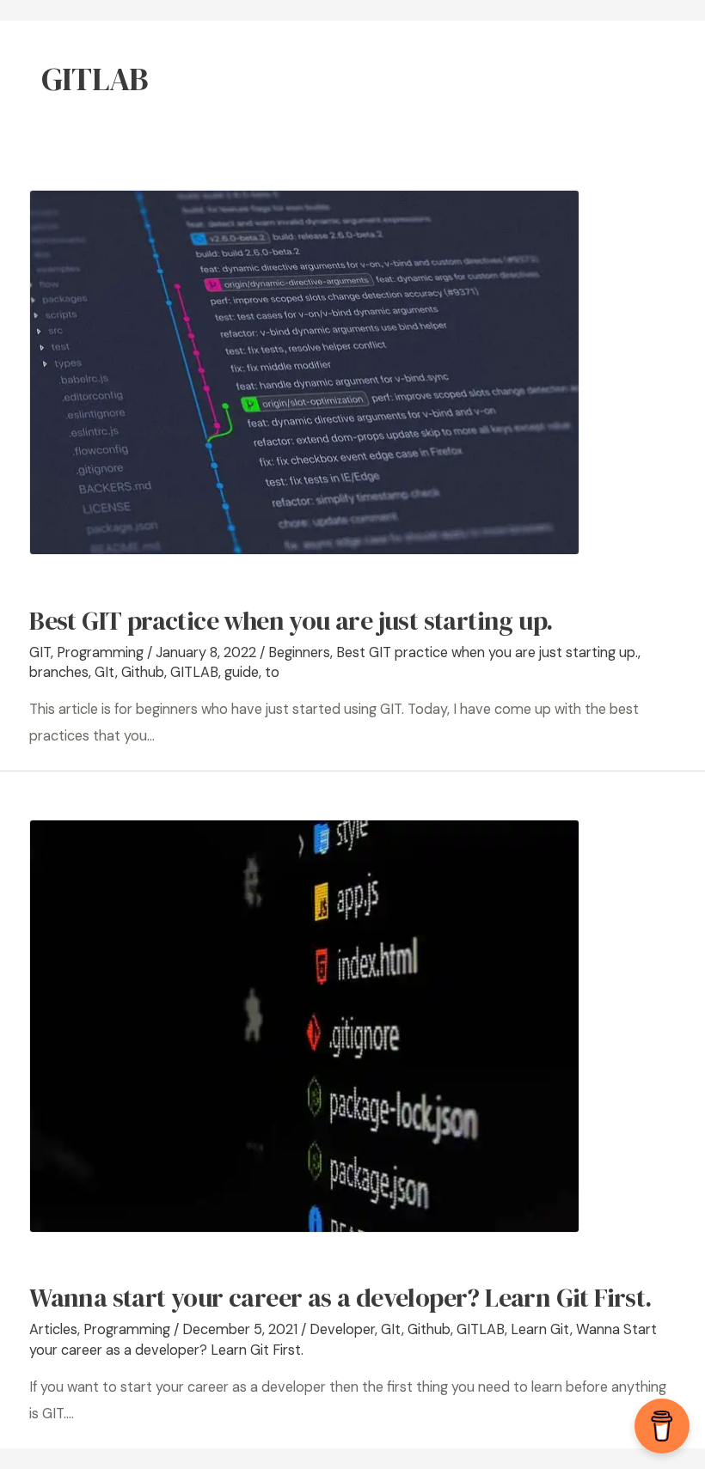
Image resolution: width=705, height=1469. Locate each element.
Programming (100, 652)
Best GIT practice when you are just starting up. (290, 620)
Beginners (299, 652)
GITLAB (194, 672)
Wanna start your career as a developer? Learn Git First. (340, 1297)
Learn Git (540, 1329)
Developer (342, 1329)
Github (142, 672)
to (272, 672)
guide (241, 672)
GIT (40, 652)
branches (59, 672)
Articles (53, 1329)
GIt (105, 672)
